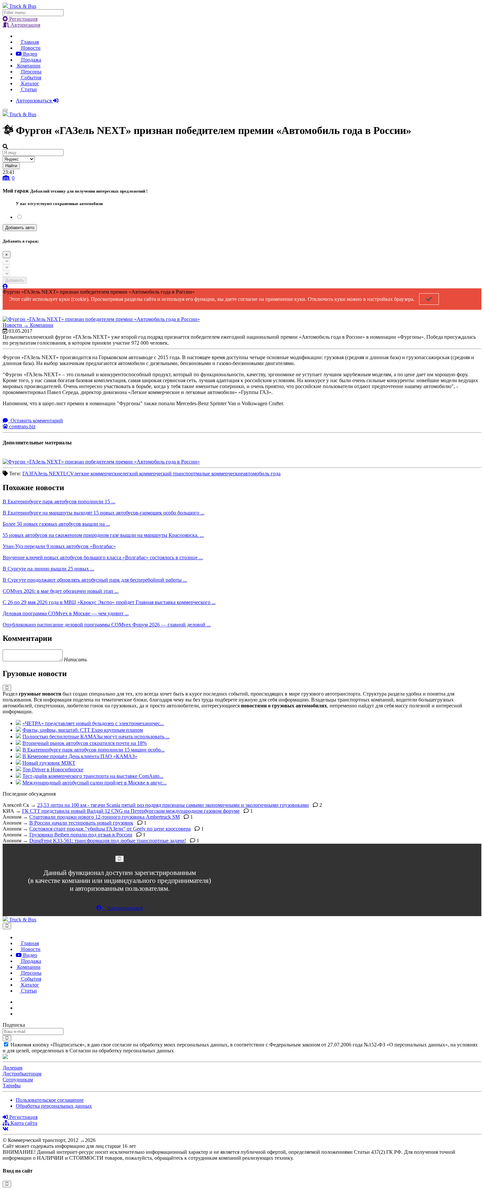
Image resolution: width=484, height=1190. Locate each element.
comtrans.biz (22, 426)
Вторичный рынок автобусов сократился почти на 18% (84, 743)
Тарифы (12, 1085)
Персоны (30, 71)
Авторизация (24, 25)
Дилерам (12, 1068)
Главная (29, 42)
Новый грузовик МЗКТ (48, 763)
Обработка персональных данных (54, 1106)
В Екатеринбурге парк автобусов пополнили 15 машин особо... (93, 750)
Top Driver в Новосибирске (52, 769)
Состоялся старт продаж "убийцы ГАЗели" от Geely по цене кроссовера (110, 829)
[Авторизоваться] (5, 286)
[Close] (119, 859)
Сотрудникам (18, 1079)
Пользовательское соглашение (50, 1100)
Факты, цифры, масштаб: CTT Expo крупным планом (82, 730)
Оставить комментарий (36, 420)
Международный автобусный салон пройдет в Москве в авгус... (94, 782)
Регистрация (23, 19)
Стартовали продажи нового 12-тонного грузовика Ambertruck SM (104, 817)
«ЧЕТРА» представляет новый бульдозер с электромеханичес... (93, 723)
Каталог (29, 83)
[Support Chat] (18, 1008)
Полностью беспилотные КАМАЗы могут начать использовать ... (96, 736)
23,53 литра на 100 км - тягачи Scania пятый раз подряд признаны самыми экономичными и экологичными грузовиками (173, 805)
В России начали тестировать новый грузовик (81, 823)
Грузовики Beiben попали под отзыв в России (80, 834)
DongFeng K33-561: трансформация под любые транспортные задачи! (107, 840)
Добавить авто (19, 227)
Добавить (14, 280)
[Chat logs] (18, 1002)
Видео (29, 54)
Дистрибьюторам (22, 1073)
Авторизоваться (34, 100)
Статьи (28, 89)
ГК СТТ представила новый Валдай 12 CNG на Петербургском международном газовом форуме (131, 811)
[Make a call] (18, 1014)
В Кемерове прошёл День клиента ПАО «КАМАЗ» (79, 756)
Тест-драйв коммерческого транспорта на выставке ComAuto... (92, 776)
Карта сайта (23, 1123)
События (30, 77)
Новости (30, 48)
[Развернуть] (7, 688)
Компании (28, 65)
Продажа (30, 60)
